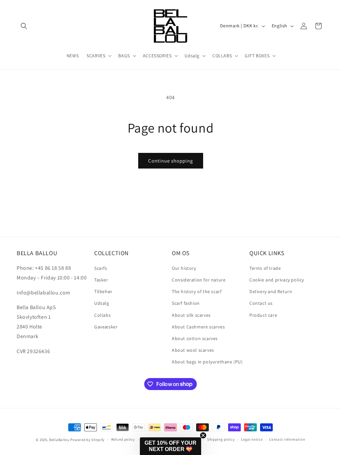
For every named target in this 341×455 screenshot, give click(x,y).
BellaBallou (59, 439)
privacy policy (146, 421)
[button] (24, 26)
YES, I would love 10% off (139, 401)
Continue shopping (170, 161)
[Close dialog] (326, 266)
